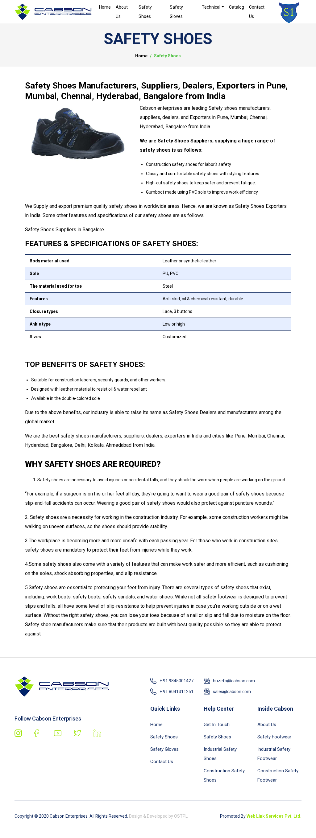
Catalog (236, 7)
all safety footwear (216, 597)
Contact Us (256, 12)
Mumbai (256, 436)
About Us (122, 12)
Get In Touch (217, 724)
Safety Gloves (176, 12)
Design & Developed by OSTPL (158, 816)
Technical (211, 7)
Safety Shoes (145, 12)
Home (105, 7)
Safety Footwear (274, 737)
